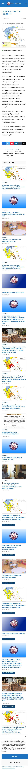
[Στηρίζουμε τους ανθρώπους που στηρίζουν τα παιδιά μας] (14, 228)
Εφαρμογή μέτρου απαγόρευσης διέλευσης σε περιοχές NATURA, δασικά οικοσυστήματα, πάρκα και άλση (13, 186)
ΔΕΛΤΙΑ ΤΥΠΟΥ (23, 18)
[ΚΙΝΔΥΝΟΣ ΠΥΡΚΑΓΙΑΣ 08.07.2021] (14, 47)
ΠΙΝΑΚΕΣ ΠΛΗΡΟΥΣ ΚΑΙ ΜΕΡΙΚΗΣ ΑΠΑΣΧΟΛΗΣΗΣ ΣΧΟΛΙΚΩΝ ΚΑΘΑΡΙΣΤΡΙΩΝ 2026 (13, 214)
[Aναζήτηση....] (25, 3)
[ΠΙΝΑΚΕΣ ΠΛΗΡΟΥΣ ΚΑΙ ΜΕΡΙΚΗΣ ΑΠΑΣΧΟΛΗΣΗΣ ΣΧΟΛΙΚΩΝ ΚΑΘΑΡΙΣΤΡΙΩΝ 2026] (14, 201)
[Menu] (3, 3)
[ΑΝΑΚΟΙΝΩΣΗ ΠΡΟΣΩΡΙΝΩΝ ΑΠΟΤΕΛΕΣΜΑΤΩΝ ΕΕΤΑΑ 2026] (14, 421)
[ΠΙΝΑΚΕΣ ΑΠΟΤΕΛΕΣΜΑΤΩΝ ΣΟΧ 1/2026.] (14, 281)
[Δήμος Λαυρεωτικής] (14, 3)
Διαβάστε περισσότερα (8, 524)
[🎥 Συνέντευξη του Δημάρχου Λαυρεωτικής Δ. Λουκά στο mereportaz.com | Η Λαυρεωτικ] (14, 472)
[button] (25, 737)
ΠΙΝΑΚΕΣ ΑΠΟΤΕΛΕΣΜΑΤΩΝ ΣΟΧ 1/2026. (13, 292)
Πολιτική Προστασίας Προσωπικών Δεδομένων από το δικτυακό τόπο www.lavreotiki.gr (12, 767)
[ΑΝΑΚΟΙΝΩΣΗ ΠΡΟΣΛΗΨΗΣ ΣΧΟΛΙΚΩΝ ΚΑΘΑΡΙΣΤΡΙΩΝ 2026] (14, 446)
